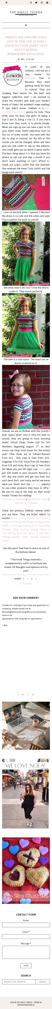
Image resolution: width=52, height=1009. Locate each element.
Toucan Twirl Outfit (37, 518)
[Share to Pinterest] (32, 579)
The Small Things (24, 1002)
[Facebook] (31, 2)
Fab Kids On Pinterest (26, 503)
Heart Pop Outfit (40, 525)
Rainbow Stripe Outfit (14, 529)
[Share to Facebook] (28, 579)
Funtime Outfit (10, 521)
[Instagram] (42, 2)
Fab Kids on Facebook (14, 499)
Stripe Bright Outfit (30, 521)
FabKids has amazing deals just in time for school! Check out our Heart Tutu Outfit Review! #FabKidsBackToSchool (25, 45)
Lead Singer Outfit (20, 525)
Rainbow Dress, (20, 536)
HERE (41, 469)
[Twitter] (36, 2)
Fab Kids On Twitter (38, 499)
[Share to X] (24, 579)
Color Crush (18, 518)
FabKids (29, 78)
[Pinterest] (47, 2)
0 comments (27, 584)
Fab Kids (35, 484)
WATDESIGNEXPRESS (26, 1005)
